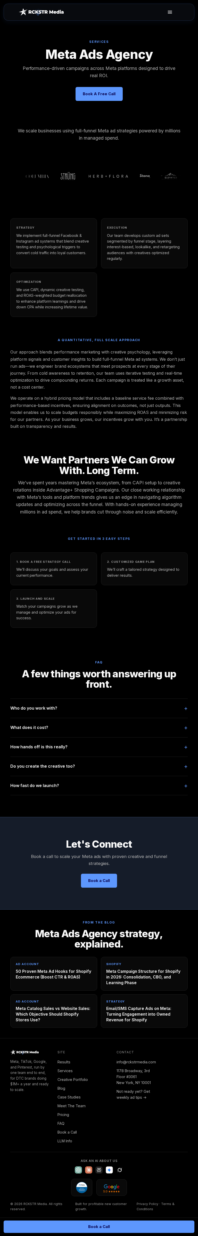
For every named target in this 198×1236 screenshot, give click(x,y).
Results (63, 1062)
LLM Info (64, 1141)
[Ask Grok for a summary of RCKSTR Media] (119, 1170)
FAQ (60, 1123)
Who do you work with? (33, 708)
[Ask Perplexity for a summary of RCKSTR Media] (99, 1170)
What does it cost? (29, 727)
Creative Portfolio (72, 1079)
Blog (61, 1088)
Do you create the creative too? (42, 766)
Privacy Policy (147, 1204)
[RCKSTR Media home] (41, 12)
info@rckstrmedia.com (136, 1062)
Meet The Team (71, 1106)
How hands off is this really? (39, 746)
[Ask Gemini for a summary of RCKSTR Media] (109, 1170)
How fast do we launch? (34, 785)
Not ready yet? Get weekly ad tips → (133, 1094)
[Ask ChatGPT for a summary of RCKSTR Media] (78, 1170)
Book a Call (67, 1132)
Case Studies (69, 1097)
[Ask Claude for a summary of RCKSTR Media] (88, 1170)
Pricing (63, 1114)
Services (65, 1071)
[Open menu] (170, 12)
